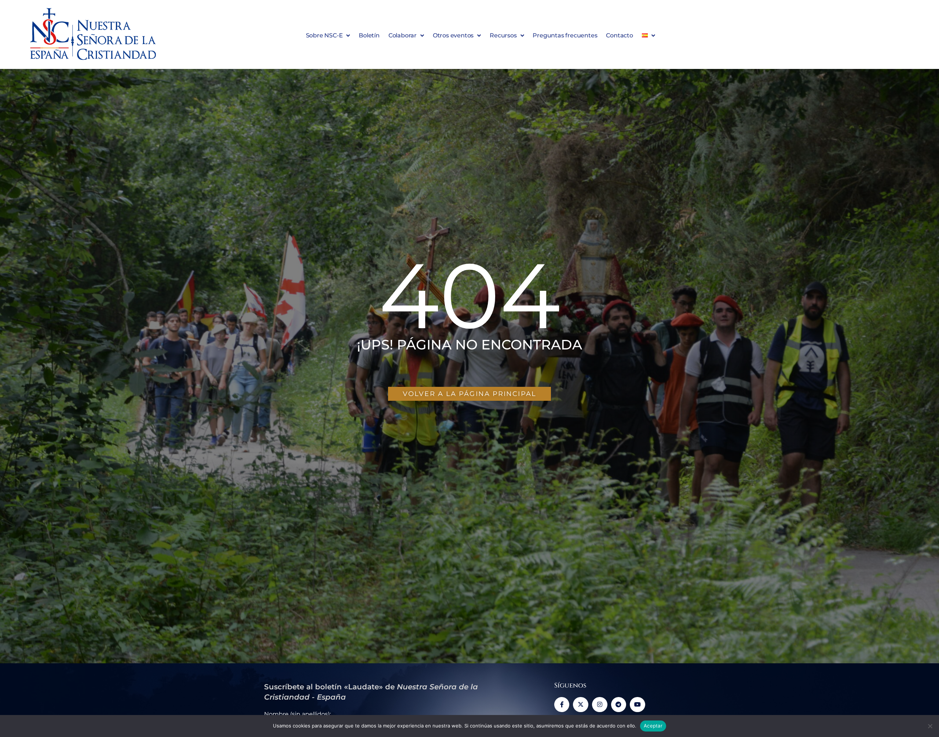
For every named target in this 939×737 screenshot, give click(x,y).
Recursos (503, 35)
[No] (929, 726)
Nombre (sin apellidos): (297, 714)
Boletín (369, 35)
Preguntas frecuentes (565, 35)
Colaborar (402, 35)
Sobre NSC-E (324, 35)
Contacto (619, 35)
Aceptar (653, 726)
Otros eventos (453, 35)
